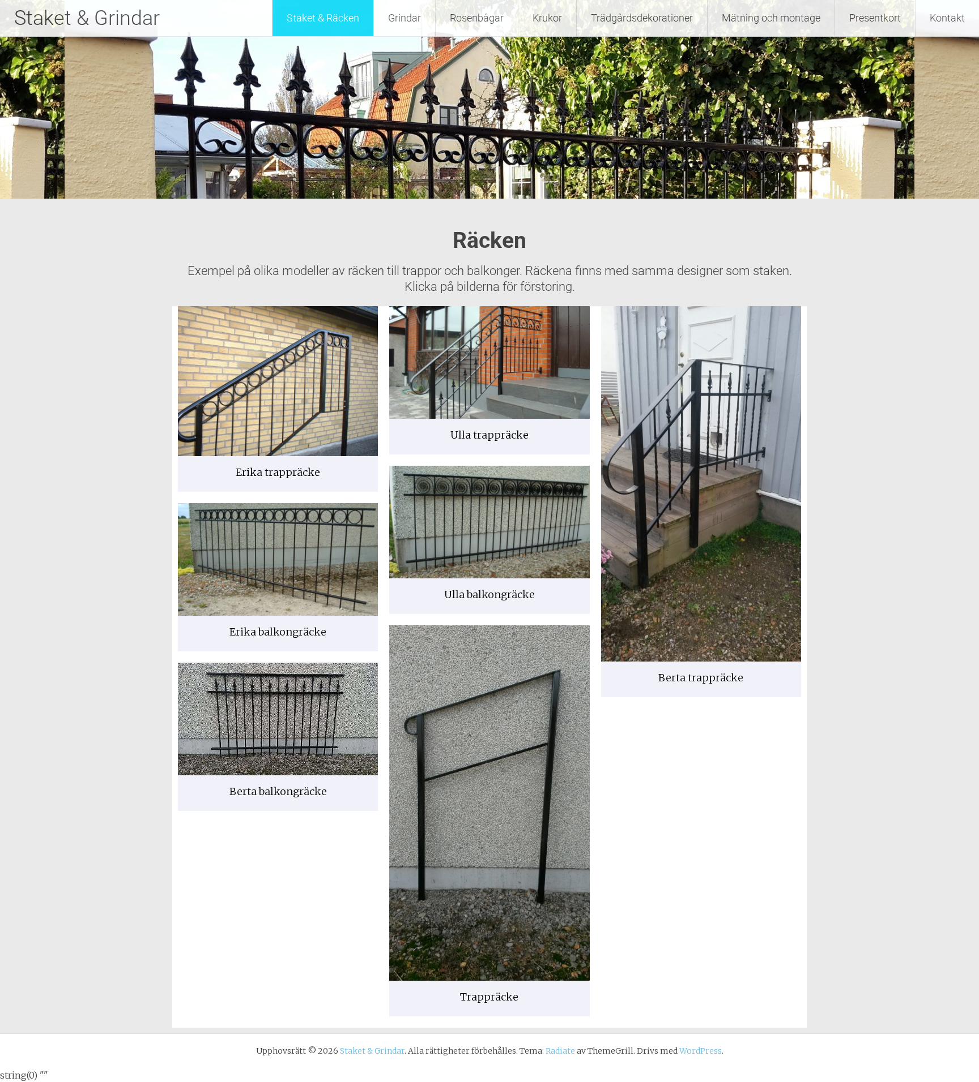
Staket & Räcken (323, 18)
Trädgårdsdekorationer (642, 18)
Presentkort (875, 18)
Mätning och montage (771, 18)
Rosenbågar (477, 18)
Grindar (404, 18)
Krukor (547, 18)
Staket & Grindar (87, 18)
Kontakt (947, 18)
